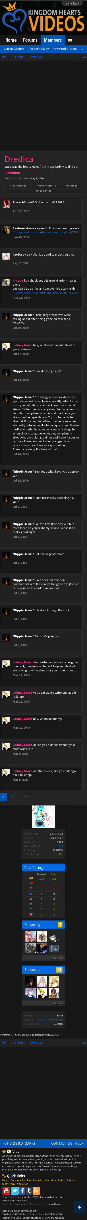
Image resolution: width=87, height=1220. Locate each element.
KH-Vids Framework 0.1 (15, 1200)
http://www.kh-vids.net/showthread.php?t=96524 (45, 232)
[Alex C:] (30, 947)
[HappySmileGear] (53, 981)
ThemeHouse (53, 1204)
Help (79, 1143)
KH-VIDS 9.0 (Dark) (19, 1143)
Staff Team (8, 1183)
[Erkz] (53, 936)
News (5, 1180)
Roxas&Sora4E (23, 202)
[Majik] (42, 936)
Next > (28, 797)
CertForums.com (54, 1217)
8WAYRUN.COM (50, 1034)
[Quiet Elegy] (53, 947)
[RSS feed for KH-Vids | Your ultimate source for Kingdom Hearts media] (36, 1190)
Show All (57, 958)
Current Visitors (14, 49)
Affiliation (22, 1183)
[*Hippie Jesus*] (30, 981)
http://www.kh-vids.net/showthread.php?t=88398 (45, 293)
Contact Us (61, 1143)
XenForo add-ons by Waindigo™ (20, 1210)
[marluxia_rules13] (53, 993)
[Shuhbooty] (30, 936)
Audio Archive (41, 1180)
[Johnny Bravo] (42, 993)
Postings (71, 185)
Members (53, 40)
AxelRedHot (21, 254)
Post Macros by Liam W (49, 1197)
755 (61, 846)
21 (59, 969)
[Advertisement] (43, 107)
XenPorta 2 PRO (8, 1034)
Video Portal (57, 1180)
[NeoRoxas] (30, 993)
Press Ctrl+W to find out (50, 1019)
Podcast (71, 1180)
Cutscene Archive (21, 1180)
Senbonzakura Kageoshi (30, 228)
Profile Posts (18, 185)
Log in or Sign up (72, 3)
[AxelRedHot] (42, 981)
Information (44, 190)
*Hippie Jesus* (23, 315)
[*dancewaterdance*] (42, 947)
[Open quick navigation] (84, 56)
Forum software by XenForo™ (18, 1197)
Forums (30, 40)
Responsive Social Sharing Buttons (21, 1217)
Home (11, 40)
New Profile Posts (65, 49)
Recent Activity (46, 185)
